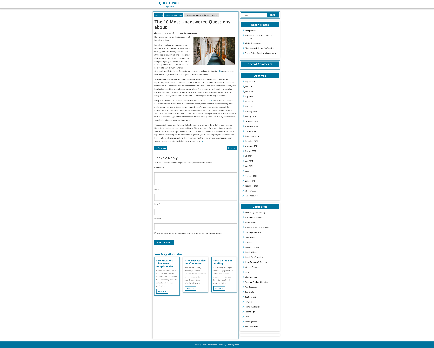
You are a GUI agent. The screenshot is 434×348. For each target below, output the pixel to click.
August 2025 (250, 81)
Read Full (163, 292)
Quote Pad (169, 3)
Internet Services (252, 267)
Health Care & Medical (254, 257)
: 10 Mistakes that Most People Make (164, 263)
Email (157, 204)
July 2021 (248, 156)
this (220, 71)
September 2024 (251, 136)
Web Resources (251, 326)
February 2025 (251, 111)
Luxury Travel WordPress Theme (209, 344)
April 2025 (249, 101)
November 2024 (251, 126)
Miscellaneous (251, 277)
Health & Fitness (251, 252)
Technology (250, 312)
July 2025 (248, 86)
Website (157, 218)
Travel (247, 317)
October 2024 (250, 131)
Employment (250, 237)
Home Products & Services (256, 262)
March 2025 (250, 106)
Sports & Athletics (252, 307)
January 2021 (250, 181)
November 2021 (251, 146)
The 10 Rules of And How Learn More (260, 53)
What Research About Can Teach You (260, 48)
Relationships (250, 297)
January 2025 (250, 116)
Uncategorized (251, 321)
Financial (248, 242)
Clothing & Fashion (253, 232)
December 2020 (251, 186)
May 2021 (249, 166)
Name (157, 189)
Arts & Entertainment (254, 217)
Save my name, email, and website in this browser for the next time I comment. (189, 233)
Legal (247, 272)
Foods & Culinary (252, 247)
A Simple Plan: (250, 30)
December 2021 (251, 141)
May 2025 (249, 96)
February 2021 (251, 176)
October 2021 (250, 151)
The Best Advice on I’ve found (195, 262)
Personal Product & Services (256, 282)
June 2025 (249, 91)
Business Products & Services (257, 227)
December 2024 (251, 121)
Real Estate (249, 292)
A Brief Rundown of (253, 43)
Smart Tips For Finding (222, 262)
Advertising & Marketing (174, 15)
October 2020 (250, 191)
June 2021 (249, 161)
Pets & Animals (251, 287)
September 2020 (251, 196)
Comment (159, 167)
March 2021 (250, 171)
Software (248, 302)
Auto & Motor (250, 222)
